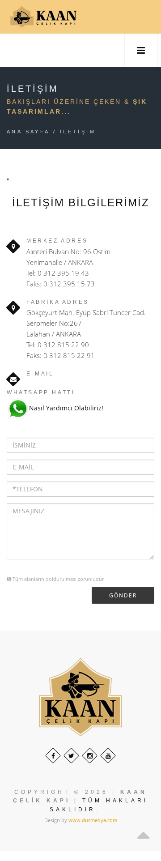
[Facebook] (53, 755)
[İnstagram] (89, 755)
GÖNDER (123, 595)
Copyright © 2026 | (65, 792)
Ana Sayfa (28, 131)
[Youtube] (108, 755)
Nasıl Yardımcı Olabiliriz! (66, 408)
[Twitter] (71, 755)
